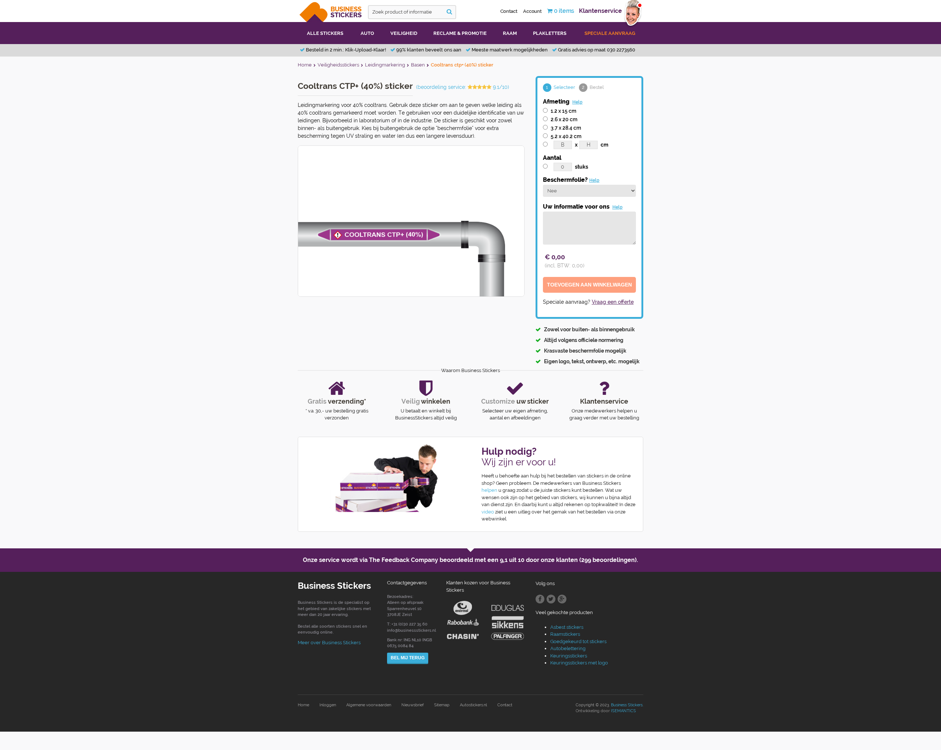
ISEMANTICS (623, 710)
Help (577, 102)
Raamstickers (565, 634)
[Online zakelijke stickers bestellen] (331, 10)
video (488, 512)
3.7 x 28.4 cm (566, 128)
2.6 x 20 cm (564, 119)
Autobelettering (568, 648)
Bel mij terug (408, 657)
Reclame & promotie (460, 33)
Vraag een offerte (613, 302)
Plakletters (549, 33)
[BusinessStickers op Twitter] (551, 599)
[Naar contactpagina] (381, 478)
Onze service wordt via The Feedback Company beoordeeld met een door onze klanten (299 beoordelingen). (470, 559)
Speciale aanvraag (609, 33)
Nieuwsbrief (412, 705)
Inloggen (327, 705)
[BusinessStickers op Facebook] (540, 599)
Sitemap (442, 705)
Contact (509, 11)
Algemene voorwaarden (368, 705)
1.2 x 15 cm (563, 111)
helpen (489, 490)
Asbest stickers (566, 627)
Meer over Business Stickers (329, 642)
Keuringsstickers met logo (579, 663)
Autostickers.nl (473, 705)
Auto (367, 33)
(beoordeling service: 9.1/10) (462, 87)
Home (303, 705)
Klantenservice (600, 10)
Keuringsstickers (568, 656)
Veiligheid (403, 33)
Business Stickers (627, 705)
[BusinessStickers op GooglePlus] (562, 599)
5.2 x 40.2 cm (566, 136)
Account (532, 11)
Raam (510, 33)
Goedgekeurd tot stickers (578, 641)
